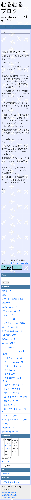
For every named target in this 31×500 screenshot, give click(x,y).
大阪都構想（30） (9, 335)
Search (6, 282)
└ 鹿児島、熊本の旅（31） (13, 384)
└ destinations (8, 347)
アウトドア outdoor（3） (13, 299)
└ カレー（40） (8, 315)
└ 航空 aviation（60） (11, 405)
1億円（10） (7, 290)
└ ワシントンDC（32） (12, 366)
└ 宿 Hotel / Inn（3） (11, 392)
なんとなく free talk (19, 263)
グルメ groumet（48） (12, 311)
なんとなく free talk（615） (14, 323)
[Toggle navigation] (3, 26)
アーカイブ (7, 473)
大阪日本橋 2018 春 (14, 52)
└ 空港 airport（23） (11, 400)
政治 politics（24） (10, 339)
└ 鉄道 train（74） (10, 415)
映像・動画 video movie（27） (15, 419)
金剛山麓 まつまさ (9, 494)
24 (10, 451)
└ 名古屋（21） (9, 374)
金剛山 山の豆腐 (8, 497)
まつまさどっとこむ (10, 481)
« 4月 (4, 461)
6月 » (10, 461)
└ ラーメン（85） (9, 319)
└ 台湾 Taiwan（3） (10, 370)
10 (10, 445)
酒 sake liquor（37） (11, 431)
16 (8, 448)
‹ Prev (6, 267)
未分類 (5, 423)
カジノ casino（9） (10, 307)
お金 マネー (7, 303)
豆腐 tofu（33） (8, 427)
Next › (17, 267)
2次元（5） (7, 295)
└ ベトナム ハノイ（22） (13, 358)
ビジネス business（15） (12, 331)
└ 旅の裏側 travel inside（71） (15, 396)
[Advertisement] (9, 41)
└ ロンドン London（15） (13, 362)
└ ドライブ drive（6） (11, 388)
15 (6, 448)
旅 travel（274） (9, 343)
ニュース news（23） (11, 327)
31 (10, 454)
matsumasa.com (9, 492)
